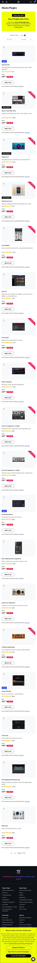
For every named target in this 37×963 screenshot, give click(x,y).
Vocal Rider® (6, 245)
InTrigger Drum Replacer (8, 902)
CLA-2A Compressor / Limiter (11, 470)
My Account (5, 917)
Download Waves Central (25, 899)
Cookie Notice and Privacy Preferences (21, 943)
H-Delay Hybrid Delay (8, 647)
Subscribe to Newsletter (25, 917)
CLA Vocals (5, 337)
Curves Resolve (6, 691)
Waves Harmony (7, 382)
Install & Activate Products (26, 902)
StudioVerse (22, 897)
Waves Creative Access (25, 890)
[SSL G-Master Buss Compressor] (18, 547)
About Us (21, 922)
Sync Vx (4, 291)
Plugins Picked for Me (7, 922)
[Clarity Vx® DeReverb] (18, 592)
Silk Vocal (5, 826)
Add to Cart (8, 82)
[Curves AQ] (18, 724)
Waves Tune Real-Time (9, 111)
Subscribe (21, 86)
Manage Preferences (18, 947)
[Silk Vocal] (18, 815)
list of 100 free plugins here (22, 22)
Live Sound (22, 904)
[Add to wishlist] (3, 47)
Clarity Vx (4, 897)
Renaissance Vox (7, 201)
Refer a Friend (22, 909)
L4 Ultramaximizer (7, 514)
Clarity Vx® (5, 157)
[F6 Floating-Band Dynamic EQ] (18, 768)
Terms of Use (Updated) (25, 924)
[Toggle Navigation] (3, 2)
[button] (33, 959)
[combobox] (24, 39)
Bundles (21, 895)
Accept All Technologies (18, 956)
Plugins (21, 892)
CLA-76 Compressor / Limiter (11, 426)
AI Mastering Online (7, 924)
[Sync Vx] (18, 280)
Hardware (21, 907)
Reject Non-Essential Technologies (18, 952)
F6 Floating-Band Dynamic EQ (11, 780)
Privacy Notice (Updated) (25, 927)
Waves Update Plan (7, 920)
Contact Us (22, 920)
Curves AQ (5, 735)
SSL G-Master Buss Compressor (11, 558)
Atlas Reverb (5, 65)
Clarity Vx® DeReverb (8, 603)
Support (4, 927)
